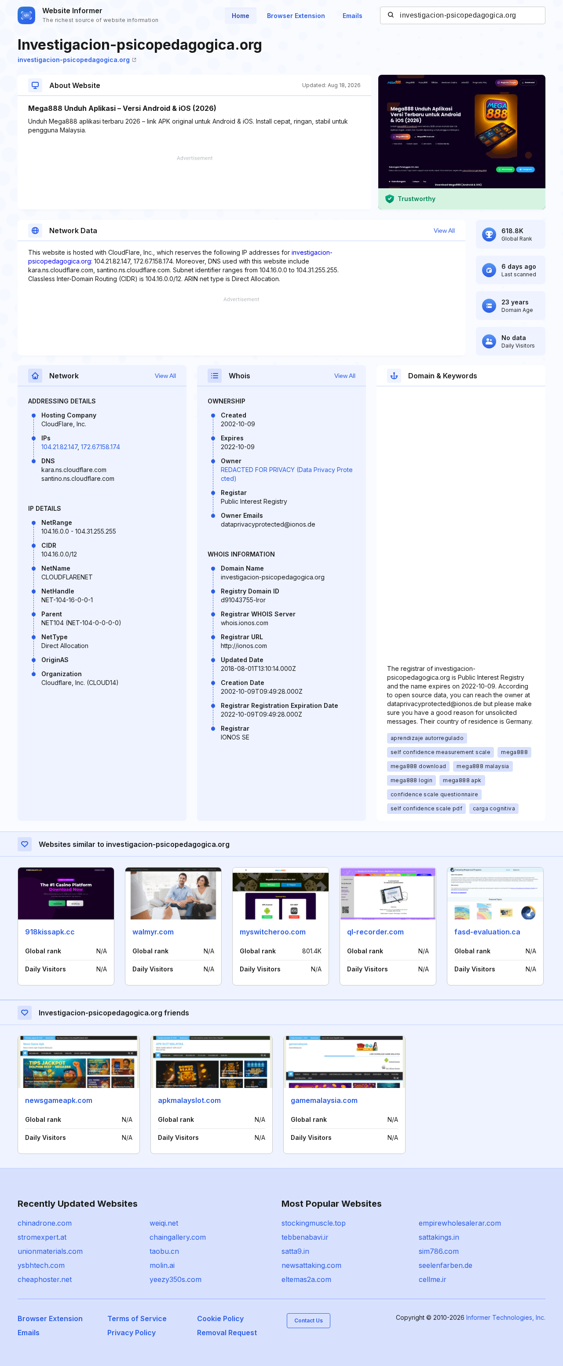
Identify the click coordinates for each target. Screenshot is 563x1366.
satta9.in (295, 1251)
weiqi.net (164, 1223)
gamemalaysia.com (324, 1100)
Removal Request (227, 1332)
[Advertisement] (194, 182)
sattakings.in (439, 1237)
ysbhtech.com (41, 1265)
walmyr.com (153, 931)
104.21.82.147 (59, 446)
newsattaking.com (311, 1265)
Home (240, 15)
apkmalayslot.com (189, 1100)
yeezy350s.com (175, 1279)
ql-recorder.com (375, 931)
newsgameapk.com (58, 1100)
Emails (352, 15)
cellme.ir (432, 1279)
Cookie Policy (220, 1318)
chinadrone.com (45, 1223)
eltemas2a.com (306, 1279)
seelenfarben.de (445, 1265)
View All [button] (444, 230)
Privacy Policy (131, 1332)
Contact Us (308, 1320)
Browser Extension (296, 15)
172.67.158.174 (100, 446)
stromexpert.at (42, 1237)
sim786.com (439, 1251)
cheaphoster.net (45, 1279)
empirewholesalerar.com (460, 1223)
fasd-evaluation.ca (487, 931)
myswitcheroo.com (273, 931)
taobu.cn (164, 1251)
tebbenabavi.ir (305, 1237)
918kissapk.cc (50, 931)
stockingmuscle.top (314, 1223)
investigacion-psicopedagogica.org (74, 59)
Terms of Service (137, 1318)
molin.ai (162, 1265)
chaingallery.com (178, 1237)
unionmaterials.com (50, 1251)
